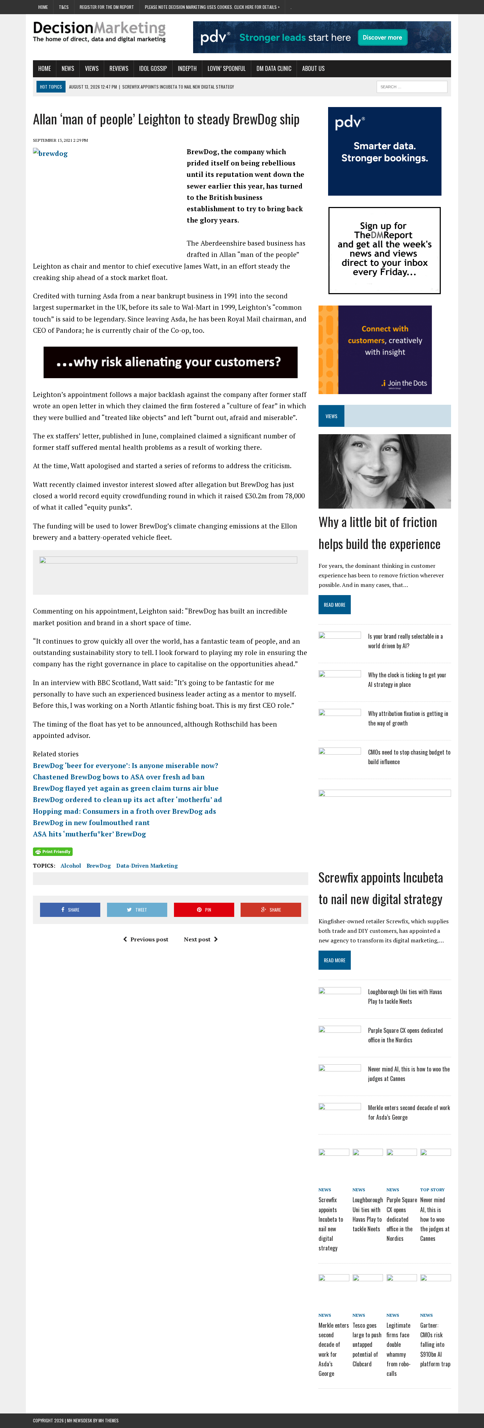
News (68, 68)
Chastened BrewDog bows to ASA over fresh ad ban (118, 776)
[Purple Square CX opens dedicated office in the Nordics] (340, 1044)
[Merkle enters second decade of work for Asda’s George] (340, 1122)
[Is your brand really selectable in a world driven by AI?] (340, 650)
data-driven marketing (147, 865)
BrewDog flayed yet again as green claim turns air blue (126, 788)
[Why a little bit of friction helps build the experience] (385, 504)
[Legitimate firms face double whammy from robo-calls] (402, 1286)
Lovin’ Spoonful (227, 68)
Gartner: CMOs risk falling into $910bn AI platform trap (435, 1344)
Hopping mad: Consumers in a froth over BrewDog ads (124, 811)
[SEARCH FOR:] (412, 86)
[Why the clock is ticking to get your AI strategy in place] (340, 689)
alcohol (71, 865)
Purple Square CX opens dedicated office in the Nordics (402, 1219)
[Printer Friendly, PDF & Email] (53, 851)
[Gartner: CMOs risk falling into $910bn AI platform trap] (435, 1286)
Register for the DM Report (107, 7)
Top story (432, 1189)
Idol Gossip (153, 68)
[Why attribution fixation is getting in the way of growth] (340, 728)
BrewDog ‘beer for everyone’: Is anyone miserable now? (125, 765)
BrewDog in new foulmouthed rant (91, 822)
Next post (197, 939)
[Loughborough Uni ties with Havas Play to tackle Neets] (340, 1006)
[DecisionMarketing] (99, 32)
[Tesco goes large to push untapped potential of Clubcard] (368, 1286)
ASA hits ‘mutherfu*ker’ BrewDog (89, 833)
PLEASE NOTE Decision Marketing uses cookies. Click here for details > (212, 7)
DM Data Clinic (274, 68)
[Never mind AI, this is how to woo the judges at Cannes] (340, 1083)
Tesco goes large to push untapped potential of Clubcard (367, 1344)
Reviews (118, 68)
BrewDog (98, 865)
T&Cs (64, 7)
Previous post (149, 939)
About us (313, 68)
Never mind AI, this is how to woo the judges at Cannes (435, 1219)
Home (43, 7)
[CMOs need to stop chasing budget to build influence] (340, 766)
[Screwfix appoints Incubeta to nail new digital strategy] (385, 859)
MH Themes (109, 1420)
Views (92, 68)
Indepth (187, 68)
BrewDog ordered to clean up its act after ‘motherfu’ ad (127, 799)
